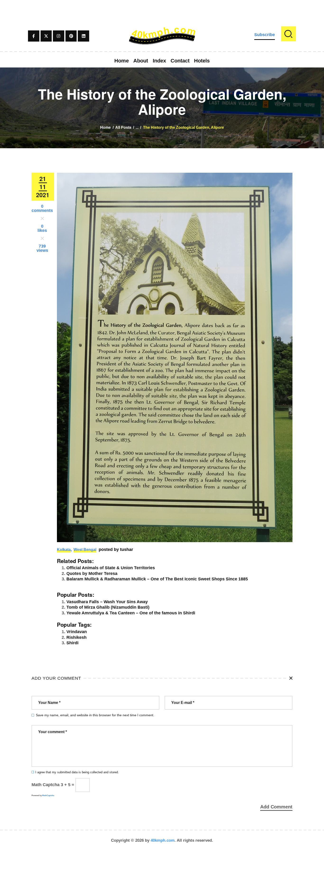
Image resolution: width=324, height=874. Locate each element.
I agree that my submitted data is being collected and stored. (77, 772)
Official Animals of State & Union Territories (110, 567)
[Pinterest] (71, 36)
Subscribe (264, 34)
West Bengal (85, 550)
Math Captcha (46, 784)
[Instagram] (58, 36)
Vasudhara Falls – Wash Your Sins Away (107, 601)
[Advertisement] (162, 10)
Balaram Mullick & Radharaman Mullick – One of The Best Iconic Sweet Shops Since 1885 (157, 579)
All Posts (123, 127)
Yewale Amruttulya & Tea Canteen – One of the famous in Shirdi (130, 613)
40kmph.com (163, 840)
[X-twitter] (46, 36)
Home (105, 127)
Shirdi (72, 642)
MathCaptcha (48, 795)
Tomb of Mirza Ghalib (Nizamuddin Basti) (107, 607)
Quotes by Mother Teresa (91, 573)
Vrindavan (76, 631)
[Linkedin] (83, 36)
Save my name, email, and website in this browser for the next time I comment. (95, 715)
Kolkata (64, 550)
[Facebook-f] (33, 36)
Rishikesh (76, 637)
